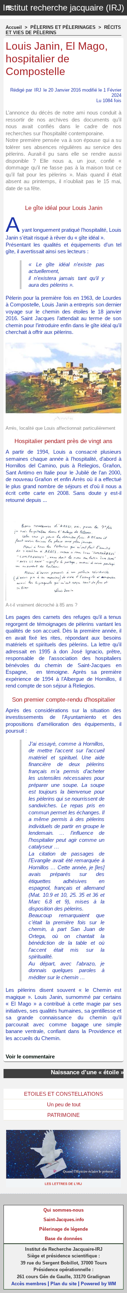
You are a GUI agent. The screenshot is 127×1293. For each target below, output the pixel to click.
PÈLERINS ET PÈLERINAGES (63, 27)
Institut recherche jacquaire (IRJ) (63, 7)
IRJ (37, 90)
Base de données (63, 1238)
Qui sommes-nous (63, 1210)
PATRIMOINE (63, 1115)
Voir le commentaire (30, 1056)
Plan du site (63, 1283)
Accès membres (28, 1283)
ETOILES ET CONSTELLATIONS (63, 1094)
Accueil (14, 27)
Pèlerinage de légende (63, 1229)
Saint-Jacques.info (63, 1219)
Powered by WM (98, 1283)
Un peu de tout (63, 1104)
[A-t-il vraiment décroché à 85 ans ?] (63, 513)
